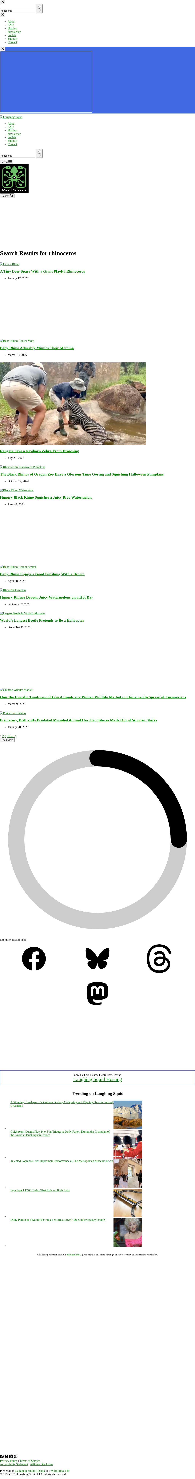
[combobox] (17, 156)
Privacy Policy (9, 1460)
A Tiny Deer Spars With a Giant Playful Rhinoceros (42, 271)
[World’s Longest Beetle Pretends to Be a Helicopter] (22, 613)
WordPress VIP (60, 1470)
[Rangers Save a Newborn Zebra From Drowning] (73, 444)
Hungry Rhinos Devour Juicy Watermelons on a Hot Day (46, 597)
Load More (7, 740)
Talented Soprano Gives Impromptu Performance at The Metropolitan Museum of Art (61, 1161)
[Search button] (39, 153)
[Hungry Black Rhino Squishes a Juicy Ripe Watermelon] (17, 490)
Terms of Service (30, 1460)
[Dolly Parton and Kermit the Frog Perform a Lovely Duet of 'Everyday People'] (127, 1245)
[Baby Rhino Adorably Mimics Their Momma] (17, 340)
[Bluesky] (97, 972)
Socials (12, 137)
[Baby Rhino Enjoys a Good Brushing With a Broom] (18, 566)
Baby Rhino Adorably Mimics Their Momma (37, 348)
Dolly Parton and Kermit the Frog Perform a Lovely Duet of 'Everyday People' (57, 1219)
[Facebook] (33, 972)
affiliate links (73, 1254)
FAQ (11, 127)
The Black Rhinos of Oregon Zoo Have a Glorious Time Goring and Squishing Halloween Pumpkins (82, 474)
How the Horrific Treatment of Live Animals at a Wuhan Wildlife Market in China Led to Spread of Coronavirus (93, 697)
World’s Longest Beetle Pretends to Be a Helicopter (42, 620)
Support (12, 140)
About (11, 123)
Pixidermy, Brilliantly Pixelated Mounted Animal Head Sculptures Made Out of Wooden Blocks (78, 720)
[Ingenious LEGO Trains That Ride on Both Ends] (127, 1216)
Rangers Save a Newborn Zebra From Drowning (39, 451)
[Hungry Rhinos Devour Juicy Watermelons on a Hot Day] (13, 590)
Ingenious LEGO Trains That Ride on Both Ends (40, 1190)
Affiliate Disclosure (41, 1464)
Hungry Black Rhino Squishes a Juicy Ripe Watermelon (46, 497)
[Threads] (161, 972)
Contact (12, 144)
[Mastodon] (97, 1006)
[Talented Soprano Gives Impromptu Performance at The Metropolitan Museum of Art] (127, 1187)
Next (11, 736)
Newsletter (14, 133)
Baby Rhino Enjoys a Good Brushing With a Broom (42, 574)
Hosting (12, 130)
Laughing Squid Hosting (97, 1079)
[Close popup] (2, 49)
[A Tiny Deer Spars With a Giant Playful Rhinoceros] (9, 264)
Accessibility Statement (14, 1464)
